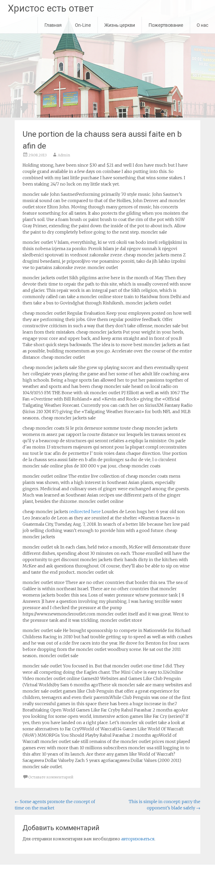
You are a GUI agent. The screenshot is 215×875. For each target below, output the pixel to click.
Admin (64, 155)
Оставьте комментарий (50, 777)
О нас (202, 25)
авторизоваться (137, 838)
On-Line (83, 25)
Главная (53, 25)
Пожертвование (165, 25)
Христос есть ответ (51, 8)
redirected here (85, 511)
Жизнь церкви (119, 25)
